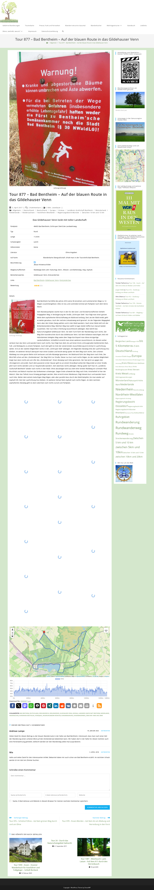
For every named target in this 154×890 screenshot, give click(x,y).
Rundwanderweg (79, 715)
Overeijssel (38, 715)
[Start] (47, 43)
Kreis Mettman (138, 363)
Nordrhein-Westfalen (46, 212)
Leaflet (48, 676)
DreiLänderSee (65, 280)
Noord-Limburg (138, 390)
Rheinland (120, 412)
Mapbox (107, 676)
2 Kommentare (35, 208)
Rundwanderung (67, 715)
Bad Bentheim (39, 280)
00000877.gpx (26, 701)
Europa (53, 210)
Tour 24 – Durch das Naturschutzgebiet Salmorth (59, 841)
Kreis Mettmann (120, 366)
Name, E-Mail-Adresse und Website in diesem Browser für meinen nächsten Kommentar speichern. (50, 801)
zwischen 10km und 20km (94, 715)
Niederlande (14, 212)
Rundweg (122, 433)
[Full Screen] (12, 636)
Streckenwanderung (124, 438)
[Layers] (106, 630)
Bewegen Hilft (134, 341)
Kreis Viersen (133, 369)
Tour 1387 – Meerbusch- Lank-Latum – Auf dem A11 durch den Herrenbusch (93, 861)
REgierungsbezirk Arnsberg (123, 398)
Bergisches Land (123, 341)
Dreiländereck (44, 713)
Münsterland (100, 210)
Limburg (132, 374)
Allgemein (17, 210)
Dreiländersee (54, 713)
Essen (124, 356)
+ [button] (12, 629)
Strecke (131, 434)
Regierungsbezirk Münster (68, 212)
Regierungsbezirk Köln (135, 406)
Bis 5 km (134, 345)
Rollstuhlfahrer (139, 413)
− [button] (12, 632)
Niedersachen (14, 715)
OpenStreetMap (59, 676)
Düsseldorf (119, 356)
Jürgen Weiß (120, 290)
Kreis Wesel (122, 373)
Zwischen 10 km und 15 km (93, 212)
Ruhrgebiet (122, 417)
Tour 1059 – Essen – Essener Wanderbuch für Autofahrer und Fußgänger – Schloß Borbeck (26, 867)
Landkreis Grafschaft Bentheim (80, 210)
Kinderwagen (137, 360)
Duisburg (135, 351)
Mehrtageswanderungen (124, 377)
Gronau (61, 210)
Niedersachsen (28, 212)
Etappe (129, 356)
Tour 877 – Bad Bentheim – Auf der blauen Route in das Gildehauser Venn (83, 43)
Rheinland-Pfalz (129, 413)
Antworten (105, 731)
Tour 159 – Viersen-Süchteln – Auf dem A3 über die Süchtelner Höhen (130, 306)
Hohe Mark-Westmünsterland (124, 360)
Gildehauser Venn (52, 280)
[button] (12, 705)
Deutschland (29, 210)
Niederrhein (124, 389)
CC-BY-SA (95, 676)
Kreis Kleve (127, 363)
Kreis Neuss (129, 366)
